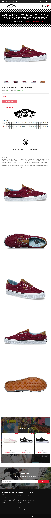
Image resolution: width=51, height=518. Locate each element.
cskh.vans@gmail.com (6, 1)
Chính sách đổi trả (31, 498)
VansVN (36, 516)
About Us (19, 495)
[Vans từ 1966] (25, 141)
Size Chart (20, 498)
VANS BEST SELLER (26, 429)
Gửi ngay (44, 481)
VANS (10, 450)
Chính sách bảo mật (32, 495)
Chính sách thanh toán (32, 505)
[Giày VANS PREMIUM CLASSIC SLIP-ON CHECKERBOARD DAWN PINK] (10, 440)
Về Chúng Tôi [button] (21, 492)
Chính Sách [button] (31, 492)
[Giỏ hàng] (48, 6)
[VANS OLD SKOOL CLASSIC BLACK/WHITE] (26, 440)
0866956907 (16, 1)
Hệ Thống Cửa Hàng (22, 500)
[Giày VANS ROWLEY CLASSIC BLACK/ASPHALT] (42, 440)
